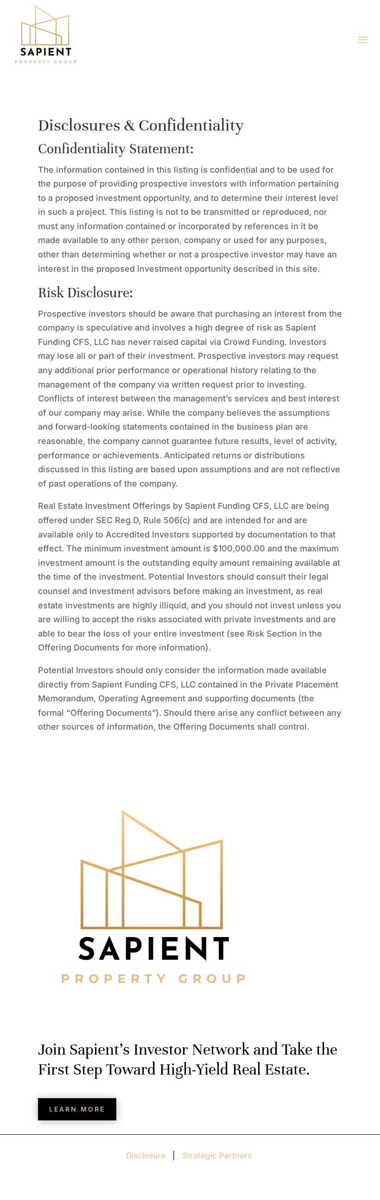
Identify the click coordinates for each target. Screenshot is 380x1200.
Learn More (77, 1109)
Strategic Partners (217, 1155)
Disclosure (145, 1155)
